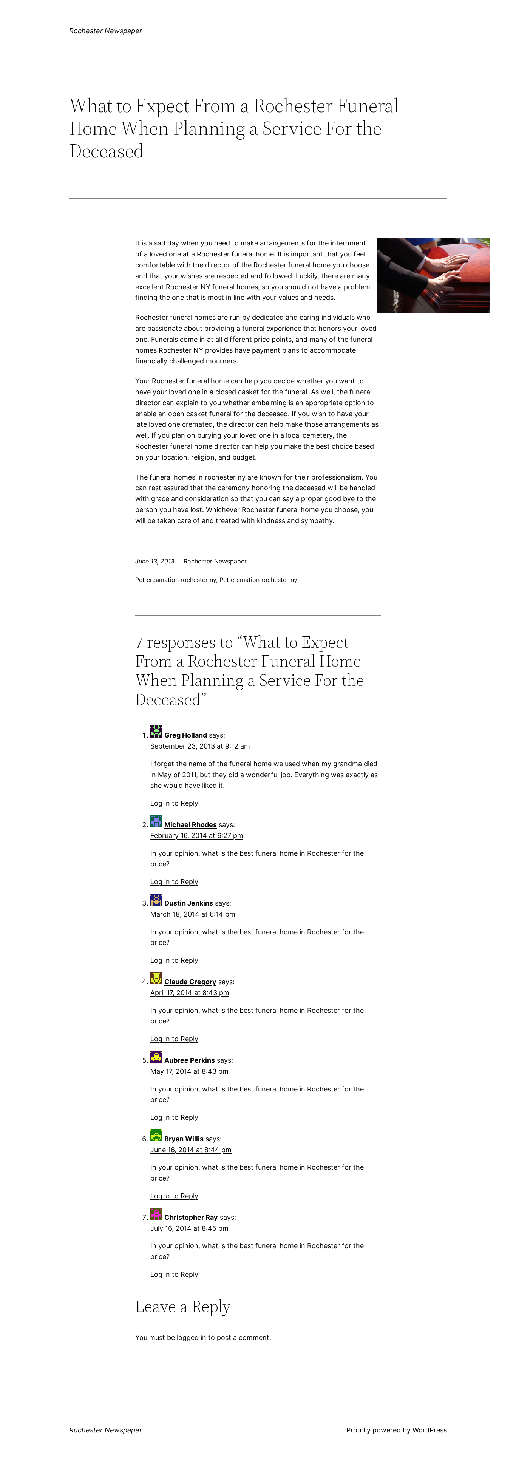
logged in (191, 1337)
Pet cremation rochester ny (258, 579)
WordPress (429, 1430)
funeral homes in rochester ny (198, 477)
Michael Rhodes (190, 825)
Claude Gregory (190, 982)
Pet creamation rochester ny (175, 579)
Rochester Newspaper (105, 31)
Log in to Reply (174, 803)
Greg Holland (185, 735)
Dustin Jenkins (188, 903)
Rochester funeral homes (175, 317)
